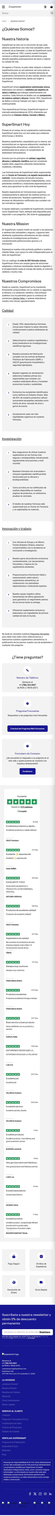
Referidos (6, 1450)
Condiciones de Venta (12, 1423)
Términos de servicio (20, 1338)
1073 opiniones (26, 807)
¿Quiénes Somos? (10, 1384)
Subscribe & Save (10, 1446)
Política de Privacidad (12, 1427)
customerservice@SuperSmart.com (14, 1369)
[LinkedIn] (50, 1493)
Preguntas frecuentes (39, 634)
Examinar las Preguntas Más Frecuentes (28, 728)
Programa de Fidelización (13, 1442)
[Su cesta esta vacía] (50, 6)
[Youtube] (45, 1493)
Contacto (6, 1415)
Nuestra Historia (9, 1388)
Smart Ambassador (11, 1400)
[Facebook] (29, 1493)
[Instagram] (40, 1493)
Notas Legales (8, 1404)
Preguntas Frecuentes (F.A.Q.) (15, 1419)
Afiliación (6, 1396)
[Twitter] (35, 1493)
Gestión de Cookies (10, 1431)
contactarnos (44, 214)
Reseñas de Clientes (11, 1392)
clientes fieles (19, 298)
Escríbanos (27, 771)
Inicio (4, 21)
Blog (4, 1454)
